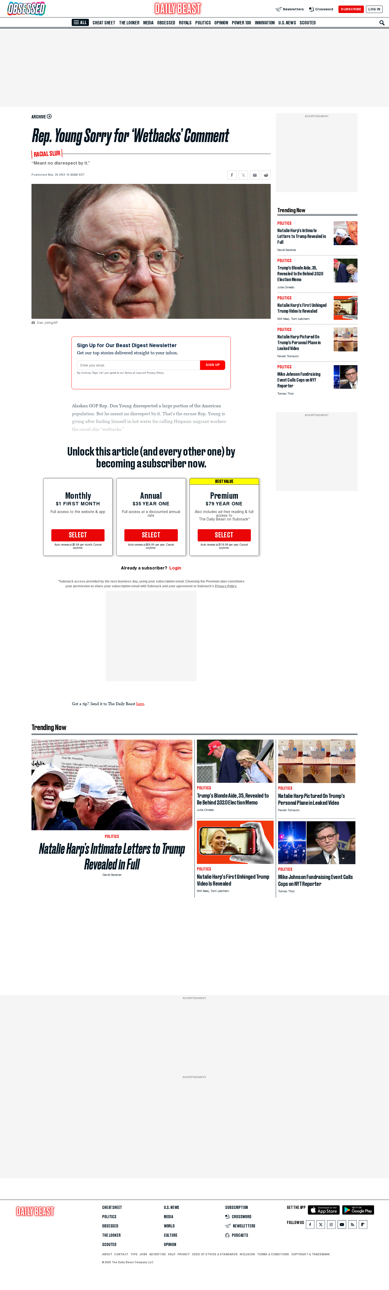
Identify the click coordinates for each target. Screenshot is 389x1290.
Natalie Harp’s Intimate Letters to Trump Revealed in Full (112, 856)
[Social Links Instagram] (331, 1225)
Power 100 (241, 22)
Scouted (308, 22)
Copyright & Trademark (310, 1254)
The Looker (129, 22)
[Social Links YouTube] (342, 1225)
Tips (133, 1254)
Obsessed (166, 22)
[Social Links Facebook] (310, 1225)
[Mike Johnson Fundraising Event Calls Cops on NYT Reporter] (346, 387)
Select (78, 535)
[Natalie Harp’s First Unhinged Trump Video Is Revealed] (346, 318)
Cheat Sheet (104, 22)
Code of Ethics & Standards (215, 1254)
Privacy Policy (155, 373)
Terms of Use (133, 373)
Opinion (221, 22)
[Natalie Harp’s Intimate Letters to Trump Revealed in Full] (346, 243)
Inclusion (247, 1254)
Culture (171, 1235)
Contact (121, 1254)
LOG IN (374, 9)
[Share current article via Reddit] (266, 175)
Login (175, 568)
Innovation (265, 22)
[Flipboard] (363, 1225)
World (169, 1226)
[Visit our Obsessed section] (43, 9)
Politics (203, 22)
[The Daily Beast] (178, 9)
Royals (185, 22)
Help (171, 1254)
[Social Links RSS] (352, 1225)
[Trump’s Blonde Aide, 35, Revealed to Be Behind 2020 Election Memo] (346, 281)
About (107, 1254)
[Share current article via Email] (254, 175)
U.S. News (287, 22)
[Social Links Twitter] (320, 1225)
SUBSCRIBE (351, 9)
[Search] (382, 22)
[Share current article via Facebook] (232, 175)
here (140, 703)
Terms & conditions (273, 1254)
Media (148, 22)
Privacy (184, 1254)
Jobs (143, 1254)
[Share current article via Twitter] (243, 175)
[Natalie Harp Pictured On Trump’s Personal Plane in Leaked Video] (346, 350)
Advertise (157, 1254)
